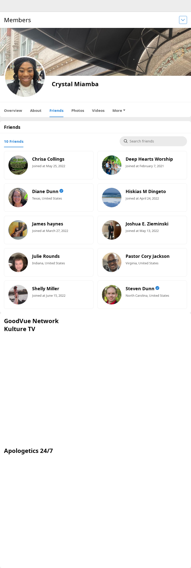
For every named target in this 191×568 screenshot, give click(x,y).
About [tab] (36, 110)
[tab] (13, 141)
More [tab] (117, 110)
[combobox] (156, 141)
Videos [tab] (98, 110)
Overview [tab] (13, 110)
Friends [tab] (56, 110)
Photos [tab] (77, 110)
